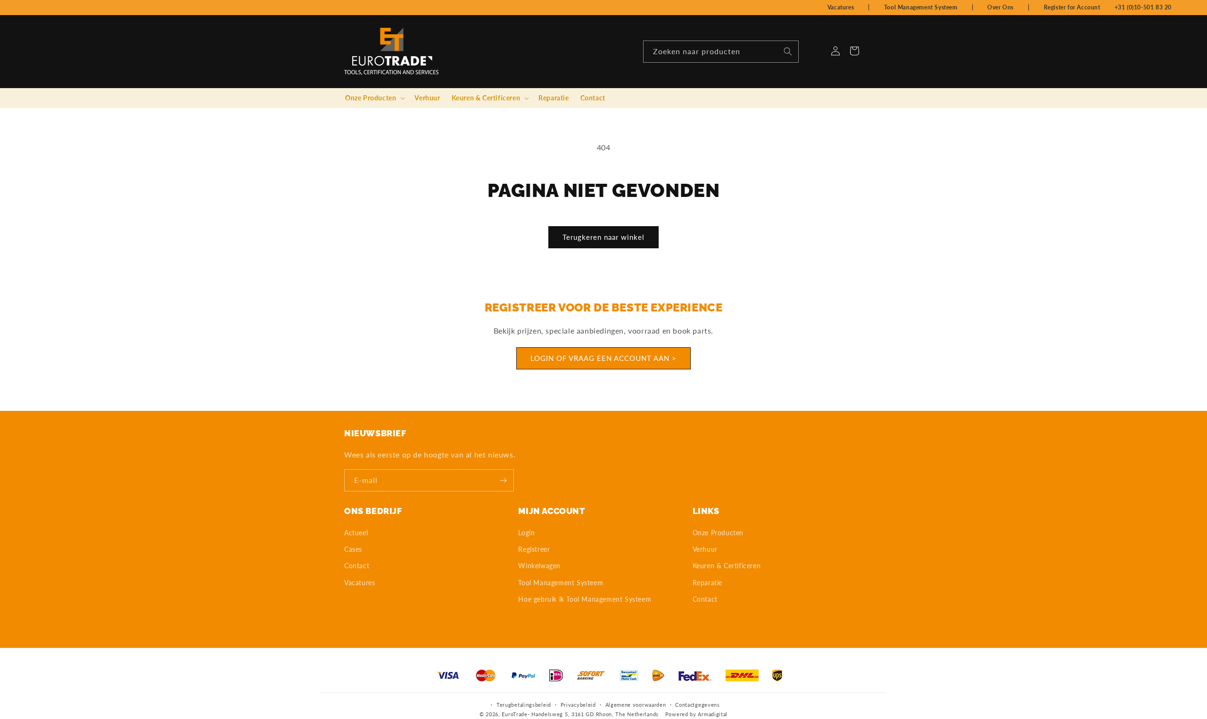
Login (526, 533)
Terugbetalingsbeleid (523, 705)
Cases (353, 549)
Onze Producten (718, 533)
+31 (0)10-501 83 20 (1143, 7)
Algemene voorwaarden (635, 705)
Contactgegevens (697, 705)
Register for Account (1072, 7)
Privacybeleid (578, 705)
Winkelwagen (539, 566)
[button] (374, 98)
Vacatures (840, 7)
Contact (356, 566)
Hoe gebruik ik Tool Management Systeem (584, 599)
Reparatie (707, 583)
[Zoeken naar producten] (787, 51)
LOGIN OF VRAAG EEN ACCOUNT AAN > (603, 358)
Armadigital (713, 714)
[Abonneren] (503, 480)
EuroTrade (514, 714)
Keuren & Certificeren (727, 566)
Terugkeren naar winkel (603, 237)
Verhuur (705, 549)
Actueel (356, 533)
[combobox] (721, 51)
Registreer (534, 549)
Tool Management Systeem (921, 7)
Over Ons (1000, 7)
